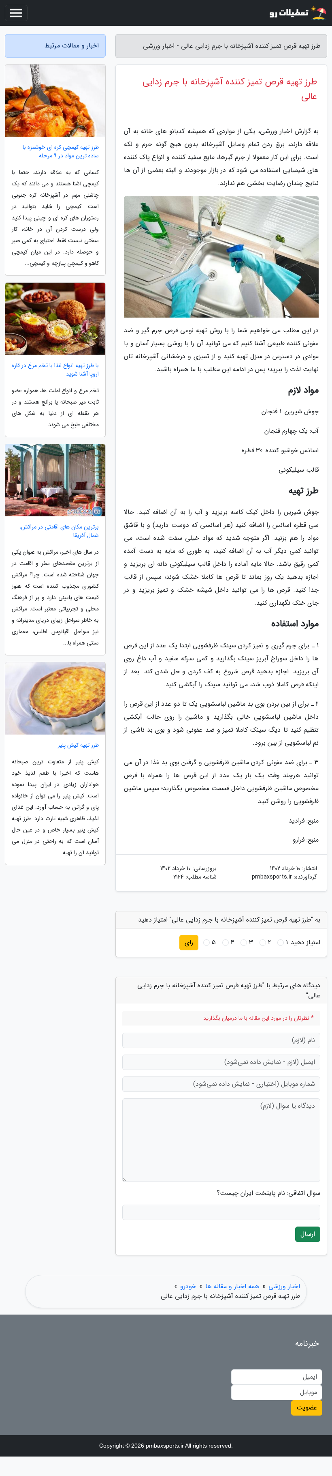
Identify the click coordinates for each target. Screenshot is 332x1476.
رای (189, 942)
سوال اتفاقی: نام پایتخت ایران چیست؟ (268, 1193)
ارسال (307, 1234)
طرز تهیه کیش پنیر (78, 745)
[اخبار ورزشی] (297, 13)
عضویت (306, 1408)
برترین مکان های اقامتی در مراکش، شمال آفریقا (59, 531)
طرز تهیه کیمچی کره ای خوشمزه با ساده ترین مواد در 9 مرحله (61, 151)
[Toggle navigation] (16, 13)
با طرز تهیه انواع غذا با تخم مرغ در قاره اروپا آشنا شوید (55, 369)
